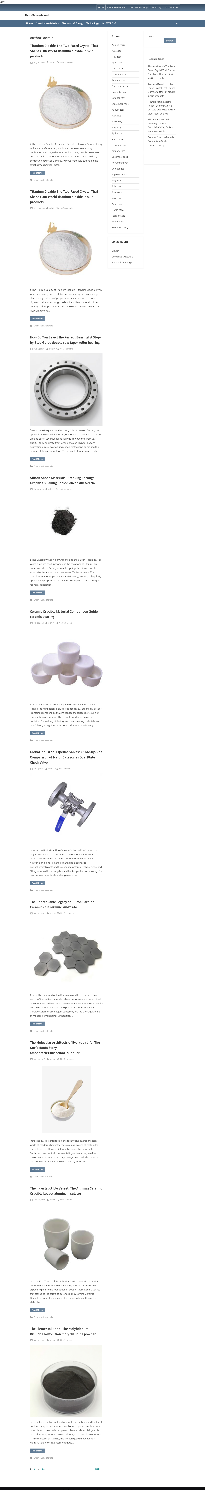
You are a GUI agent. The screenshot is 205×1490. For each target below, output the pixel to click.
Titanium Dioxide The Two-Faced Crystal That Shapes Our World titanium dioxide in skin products (64, 51)
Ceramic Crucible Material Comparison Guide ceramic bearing (161, 141)
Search (151, 36)
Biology (116, 251)
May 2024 (116, 198)
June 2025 (117, 121)
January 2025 (118, 151)
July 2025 (116, 115)
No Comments (66, 62)
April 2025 (117, 133)
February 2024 (119, 215)
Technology (156, 7)
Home (101, 7)
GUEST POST (172, 7)
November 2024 (120, 162)
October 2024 (119, 168)
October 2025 (119, 98)
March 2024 (118, 210)
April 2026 (117, 62)
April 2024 (117, 204)
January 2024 (118, 221)
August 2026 (118, 45)
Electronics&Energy (139, 7)
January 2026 (119, 80)
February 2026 (119, 74)
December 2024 (120, 157)
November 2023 (120, 227)
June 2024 (117, 192)
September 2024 (120, 174)
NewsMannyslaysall (37, 15)
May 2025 (116, 127)
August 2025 (118, 109)
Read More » (38, 173)
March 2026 (118, 68)
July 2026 (116, 51)
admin (52, 62)
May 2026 (117, 56)
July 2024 (116, 186)
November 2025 (120, 92)
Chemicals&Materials (116, 7)
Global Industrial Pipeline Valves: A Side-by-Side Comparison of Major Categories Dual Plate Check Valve (66, 757)
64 (43, 1468)
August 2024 (118, 180)
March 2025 (118, 139)
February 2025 (119, 145)
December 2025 (120, 86)
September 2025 (120, 104)
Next (97, 1468)
